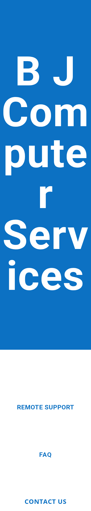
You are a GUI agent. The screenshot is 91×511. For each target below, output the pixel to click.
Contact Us (46, 501)
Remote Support (45, 407)
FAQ (45, 454)
